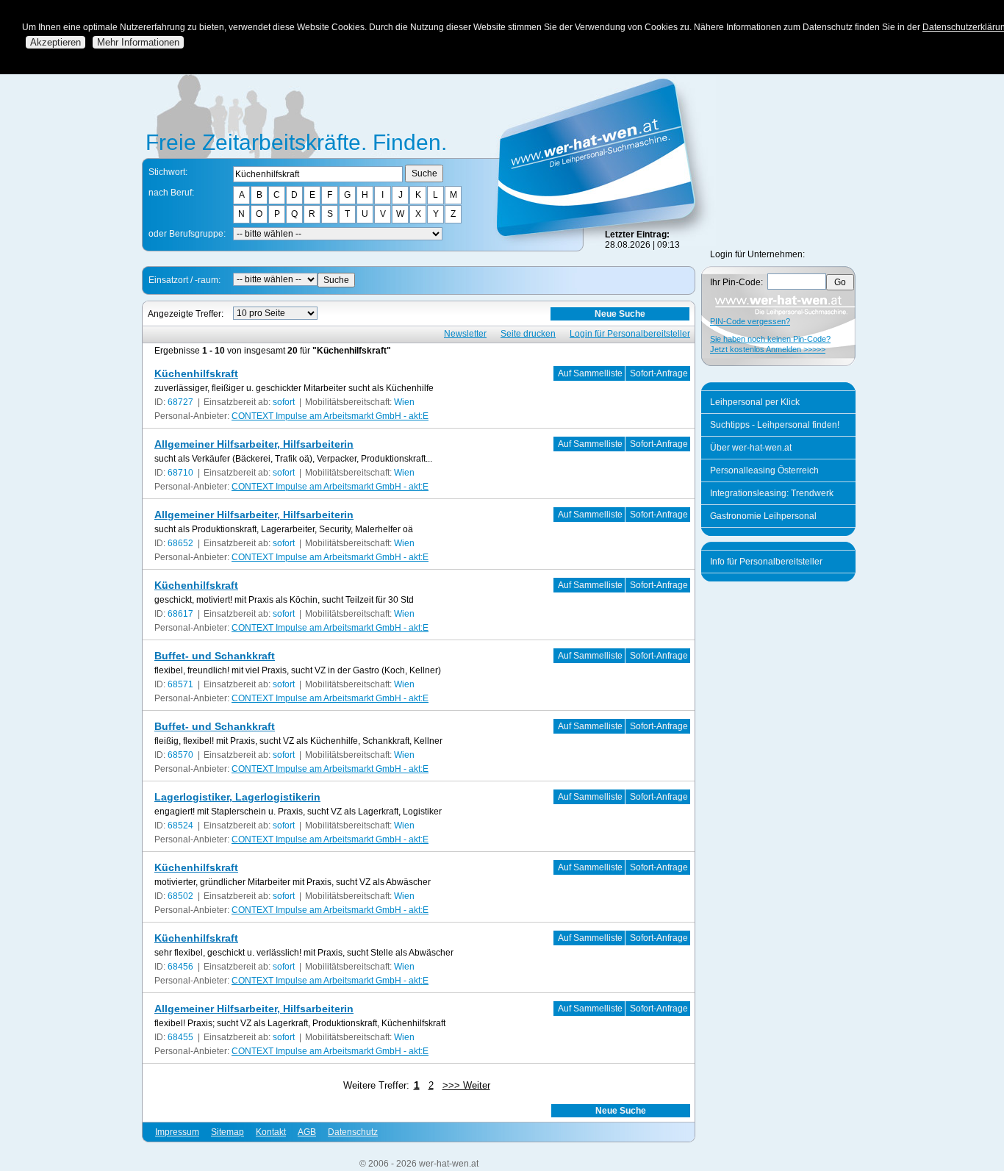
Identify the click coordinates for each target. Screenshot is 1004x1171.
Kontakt (271, 1132)
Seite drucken (528, 334)
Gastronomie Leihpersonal (763, 516)
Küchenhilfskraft (196, 373)
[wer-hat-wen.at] (295, 155)
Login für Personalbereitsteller (630, 334)
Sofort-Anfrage (659, 373)
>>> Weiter (466, 1085)
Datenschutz (353, 1132)
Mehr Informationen (138, 42)
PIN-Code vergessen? (750, 321)
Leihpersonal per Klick (755, 402)
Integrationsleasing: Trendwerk (771, 493)
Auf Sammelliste (590, 373)
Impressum (177, 1132)
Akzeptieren (55, 42)
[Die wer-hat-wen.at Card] (603, 242)
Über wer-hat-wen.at (751, 448)
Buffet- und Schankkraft (214, 656)
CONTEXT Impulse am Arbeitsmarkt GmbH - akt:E (330, 416)
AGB (307, 1132)
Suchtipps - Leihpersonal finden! (774, 425)
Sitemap (227, 1132)
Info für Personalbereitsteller (766, 561)
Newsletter (465, 334)
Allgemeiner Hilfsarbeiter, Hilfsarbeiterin (254, 444)
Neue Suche (620, 314)
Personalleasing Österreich (764, 470)
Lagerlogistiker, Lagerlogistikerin (237, 797)
